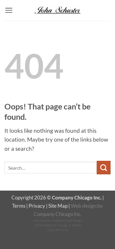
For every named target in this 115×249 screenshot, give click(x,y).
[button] (8, 10)
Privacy (37, 206)
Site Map (58, 206)
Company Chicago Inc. (58, 214)
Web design (83, 206)
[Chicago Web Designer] (57, 10)
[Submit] (104, 168)
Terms (18, 206)
